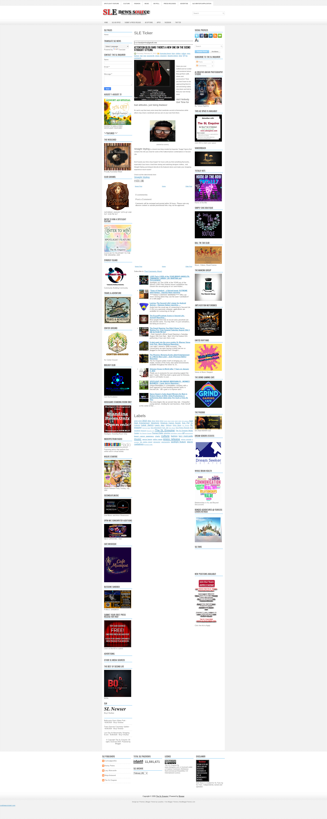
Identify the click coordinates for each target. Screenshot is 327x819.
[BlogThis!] (137, 181)
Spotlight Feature (111, 3)
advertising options (176, 433)
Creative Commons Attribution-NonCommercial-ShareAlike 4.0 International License (177, 771)
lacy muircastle (186, 436)
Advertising (155, 423)
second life (150, 56)
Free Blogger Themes (171, 802)
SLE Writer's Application (201, 3)
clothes (178, 53)
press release (171, 439)
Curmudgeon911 (111, 761)
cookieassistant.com (7, 805)
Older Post (188, 186)
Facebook (168, 22)
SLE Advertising (156, 428)
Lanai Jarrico (147, 425)
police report (157, 439)
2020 (176, 421)
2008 (136, 421)
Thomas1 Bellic (157, 433)
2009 (140, 421)
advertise (167, 433)
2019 (172, 421)
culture (183, 53)
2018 (169, 421)
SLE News (172, 428)
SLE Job (165, 428)
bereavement (189, 433)
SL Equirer (185, 425)
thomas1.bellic (148, 444)
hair (141, 56)
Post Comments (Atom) (153, 271)
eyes (188, 53)
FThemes (142, 802)
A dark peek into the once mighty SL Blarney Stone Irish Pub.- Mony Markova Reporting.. (170, 343)
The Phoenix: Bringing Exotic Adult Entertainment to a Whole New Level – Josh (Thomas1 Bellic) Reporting (169, 357)
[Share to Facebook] (142, 181)
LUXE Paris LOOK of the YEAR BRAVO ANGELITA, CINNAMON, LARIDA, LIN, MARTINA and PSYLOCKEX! (170, 278)
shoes (157, 56)
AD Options (149, 22)
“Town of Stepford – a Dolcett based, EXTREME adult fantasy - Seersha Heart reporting (168, 291)
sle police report (146, 442)
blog (173, 53)
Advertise (184, 3)
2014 (161, 421)
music (137, 439)
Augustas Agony (165, 53)
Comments (202, 66)
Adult (191, 421)
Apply (159, 22)
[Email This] (135, 181)
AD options (185, 421)
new (144, 56)
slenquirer (156, 442)
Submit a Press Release (133, 22)
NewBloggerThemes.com (187, 802)
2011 (149, 421)
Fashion (137, 3)
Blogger (118, 744)
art (183, 433)
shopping (163, 56)
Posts (200, 62)
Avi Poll (156, 3)
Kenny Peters (110, 766)
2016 (165, 421)
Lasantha (160, 802)
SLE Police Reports (182, 428)
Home (106, 22)
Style (180, 56)
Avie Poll (185, 423)
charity (157, 436)
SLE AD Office (116, 22)
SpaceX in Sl (150, 430)
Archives (215, 52)
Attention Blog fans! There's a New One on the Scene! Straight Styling (162, 48)
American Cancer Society (170, 423)
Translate (121, 50)
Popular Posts (202, 52)
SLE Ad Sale (146, 428)
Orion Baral (177, 425)
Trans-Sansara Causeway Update (116, 727)
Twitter (178, 22)
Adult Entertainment (142, 423)
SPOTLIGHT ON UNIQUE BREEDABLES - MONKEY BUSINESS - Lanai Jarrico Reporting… (170, 382)
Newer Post (138, 186)
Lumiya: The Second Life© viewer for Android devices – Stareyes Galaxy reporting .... (168, 304)
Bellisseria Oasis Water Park (114, 721)
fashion (136, 56)
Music (147, 3)
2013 (157, 421)
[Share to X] (140, 181)
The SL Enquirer (165, 430)
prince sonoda (186, 439)
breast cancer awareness (144, 436)
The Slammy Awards (145, 433)
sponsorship (165, 442)
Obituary (169, 425)
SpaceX (143, 430)
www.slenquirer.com (172, 767)
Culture (126, 3)
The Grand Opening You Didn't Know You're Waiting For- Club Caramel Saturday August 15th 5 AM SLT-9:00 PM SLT (170, 330)
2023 (179, 421)
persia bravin (147, 439)
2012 (153, 421)
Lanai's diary (160, 425)
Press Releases (170, 3)
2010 (144, 421)
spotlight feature (178, 442)
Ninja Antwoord (110, 775)
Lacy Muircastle (110, 770)
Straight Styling (172, 56)
